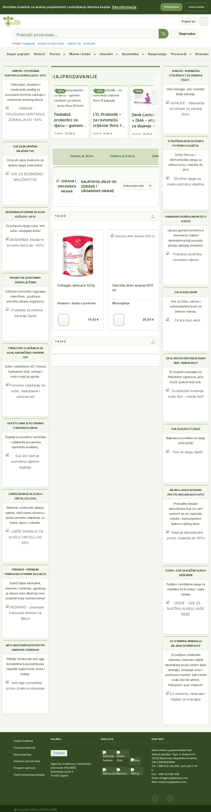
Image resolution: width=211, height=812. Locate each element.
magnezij (29, 43)
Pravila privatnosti (24, 747)
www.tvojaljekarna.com (172, 782)
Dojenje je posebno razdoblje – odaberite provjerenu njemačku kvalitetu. (25, 442)
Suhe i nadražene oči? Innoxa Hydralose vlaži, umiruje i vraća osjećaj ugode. (25, 371)
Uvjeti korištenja (23, 740)
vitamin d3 (74, 43)
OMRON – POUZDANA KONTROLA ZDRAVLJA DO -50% (25, 73)
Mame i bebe (79, 54)
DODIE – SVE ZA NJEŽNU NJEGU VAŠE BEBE (185, 573)
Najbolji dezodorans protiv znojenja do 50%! (185, 492)
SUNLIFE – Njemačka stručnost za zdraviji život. (185, 75)
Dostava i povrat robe (27, 761)
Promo (55, 54)
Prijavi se (188, 21)
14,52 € (93, 319)
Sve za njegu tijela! (185, 428)
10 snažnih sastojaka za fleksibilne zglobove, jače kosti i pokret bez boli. (186, 377)
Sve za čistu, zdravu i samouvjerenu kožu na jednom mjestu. (186, 306)
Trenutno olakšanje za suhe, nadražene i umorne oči (25, 352)
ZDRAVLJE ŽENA (81, 156)
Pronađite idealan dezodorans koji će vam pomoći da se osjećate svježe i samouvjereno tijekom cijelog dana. (186, 514)
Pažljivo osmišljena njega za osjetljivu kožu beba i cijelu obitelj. (185, 589)
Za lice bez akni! (185, 292)
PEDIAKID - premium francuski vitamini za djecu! (25, 572)
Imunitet (106, 54)
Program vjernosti (24, 767)
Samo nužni (196, 6)
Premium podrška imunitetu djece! (185, 219)
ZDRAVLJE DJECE (122, 156)
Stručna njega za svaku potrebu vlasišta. (186, 143)
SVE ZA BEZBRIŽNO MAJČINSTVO (25, 149)
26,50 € (148, 319)
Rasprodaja (157, 54)
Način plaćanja (22, 754)
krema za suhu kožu (51, 43)
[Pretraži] (164, 34)
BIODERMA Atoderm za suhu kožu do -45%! (25, 214)
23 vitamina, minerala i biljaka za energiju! (186, 643)
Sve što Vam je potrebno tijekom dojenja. (25, 425)
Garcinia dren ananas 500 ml (132, 287)
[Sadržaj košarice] (63, 320)
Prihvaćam (171, 6)
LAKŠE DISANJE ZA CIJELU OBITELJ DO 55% (25, 496)
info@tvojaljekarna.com (173, 778)
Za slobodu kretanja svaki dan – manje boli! (186, 360)
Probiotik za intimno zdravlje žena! (25, 280)
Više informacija (124, 7)
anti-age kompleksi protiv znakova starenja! (25, 647)
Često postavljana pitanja (29, 774)
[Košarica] (203, 21)
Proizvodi (178, 54)
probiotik (89, 43)
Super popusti (18, 54)
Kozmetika (130, 54)
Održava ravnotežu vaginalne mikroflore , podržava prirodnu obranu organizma (25, 296)
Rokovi (39, 54)
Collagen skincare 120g (76, 285)
